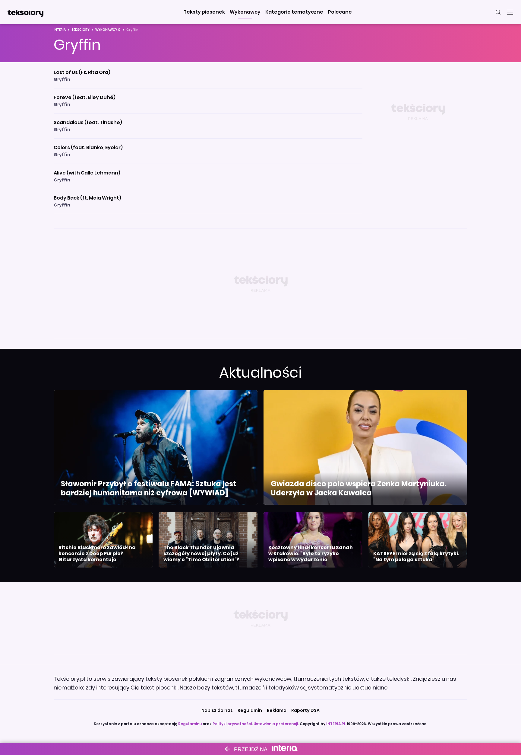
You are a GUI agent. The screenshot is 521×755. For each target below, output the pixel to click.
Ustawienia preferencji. (276, 723)
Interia (60, 29)
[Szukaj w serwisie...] (498, 12)
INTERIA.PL (336, 723)
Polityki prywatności (232, 723)
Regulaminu (190, 723)
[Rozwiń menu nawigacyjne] (510, 12)
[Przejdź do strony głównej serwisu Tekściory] (25, 12)
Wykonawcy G (108, 29)
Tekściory (80, 29)
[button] (204, 12)
